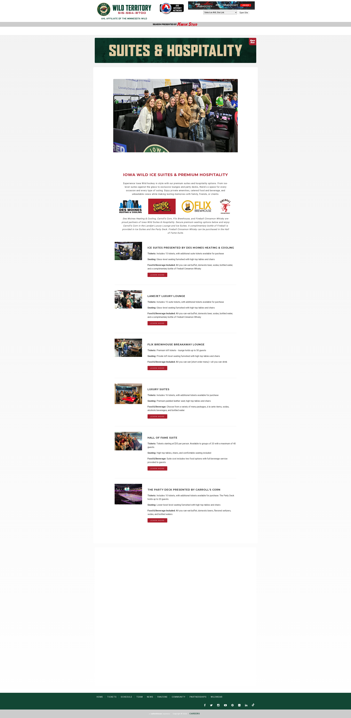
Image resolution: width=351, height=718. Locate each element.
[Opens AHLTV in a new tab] (221, 9)
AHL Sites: (197, 13)
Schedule (126, 697)
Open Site (244, 13)
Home (100, 697)
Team (139, 697)
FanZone (162, 697)
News (150, 697)
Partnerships (198, 697)
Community (179, 697)
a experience (159, 714)
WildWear (217, 697)
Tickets (112, 697)
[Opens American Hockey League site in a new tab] (171, 8)
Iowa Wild (124, 11)
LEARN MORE (157, 275)
